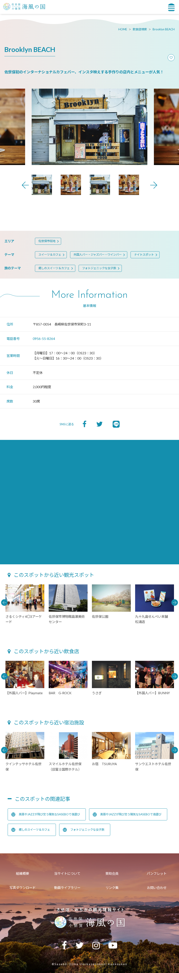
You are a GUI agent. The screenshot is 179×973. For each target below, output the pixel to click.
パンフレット (157, 873)
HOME (122, 29)
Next (153, 185)
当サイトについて (67, 873)
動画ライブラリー (67, 888)
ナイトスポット (144, 254)
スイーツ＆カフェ (49, 254)
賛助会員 (112, 873)
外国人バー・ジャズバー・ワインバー (98, 254)
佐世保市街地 (46, 241)
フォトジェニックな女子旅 (99, 268)
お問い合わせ (157, 888)
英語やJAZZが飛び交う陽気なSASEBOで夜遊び (49, 814)
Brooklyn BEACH (164, 29)
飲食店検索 (140, 29)
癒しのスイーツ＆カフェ (54, 268)
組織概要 (22, 873)
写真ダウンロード (22, 888)
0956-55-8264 (44, 339)
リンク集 (112, 888)
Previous (25, 185)
